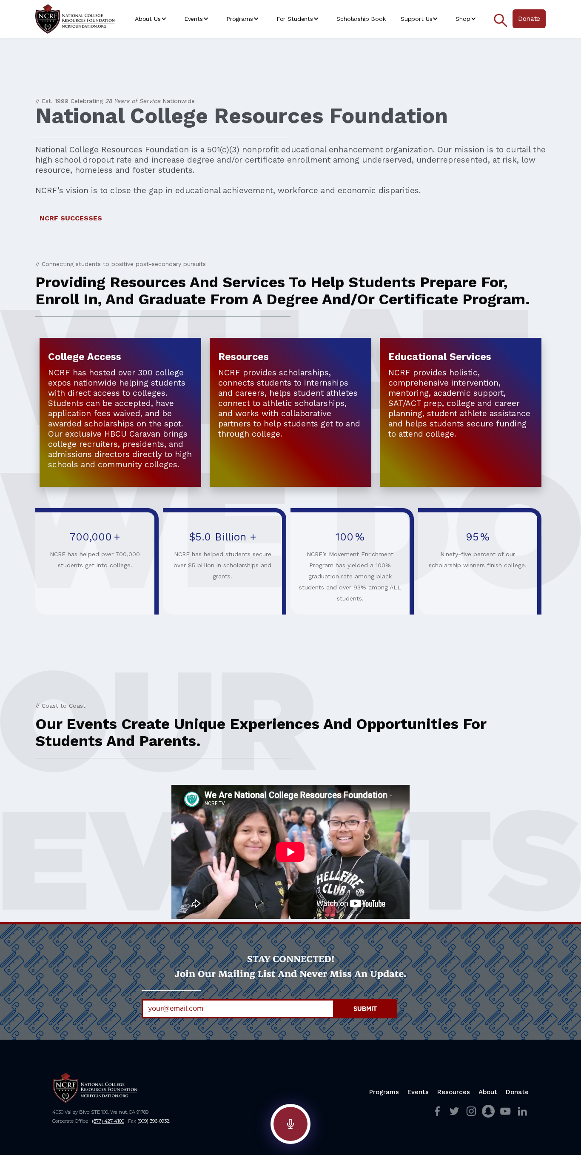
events (418, 1092)
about (487, 1092)
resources (453, 1092)
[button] (152, 18)
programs (384, 1092)
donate (517, 1092)
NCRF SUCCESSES (71, 218)
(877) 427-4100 (108, 1121)
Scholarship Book (361, 18)
